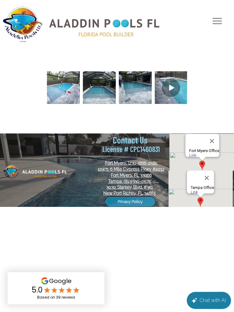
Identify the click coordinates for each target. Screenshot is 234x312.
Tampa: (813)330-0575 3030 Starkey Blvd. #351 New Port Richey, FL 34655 (129, 187)
